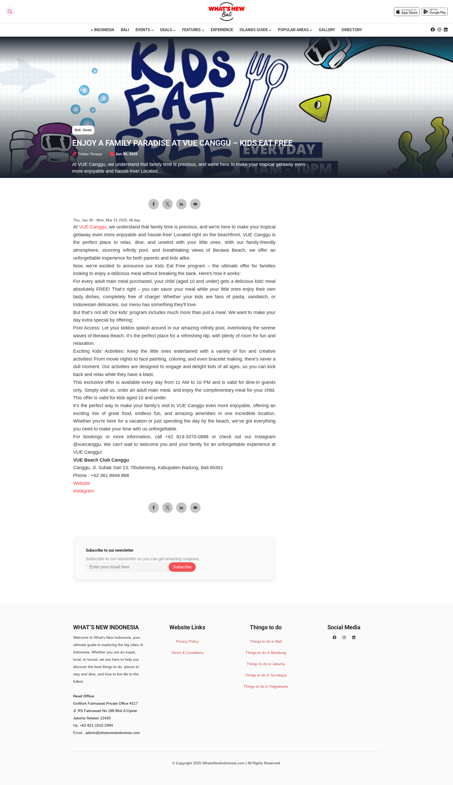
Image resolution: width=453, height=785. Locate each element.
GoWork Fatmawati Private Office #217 (105, 703)
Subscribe (182, 567)
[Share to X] (167, 204)
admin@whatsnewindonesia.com (112, 733)
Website (81, 483)
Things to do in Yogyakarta (266, 686)
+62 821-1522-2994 (96, 725)
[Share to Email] (195, 204)
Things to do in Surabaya (266, 675)
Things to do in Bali (266, 641)
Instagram (83, 491)
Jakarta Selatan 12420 (92, 718)
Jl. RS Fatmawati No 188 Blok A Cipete (105, 711)
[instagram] (344, 637)
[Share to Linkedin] (181, 204)
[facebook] (334, 637)
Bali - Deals (83, 130)
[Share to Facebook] (153, 204)
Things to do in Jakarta (266, 664)
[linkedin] (353, 637)
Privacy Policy (187, 641)
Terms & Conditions (187, 653)
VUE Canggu (92, 226)
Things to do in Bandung (265, 653)
